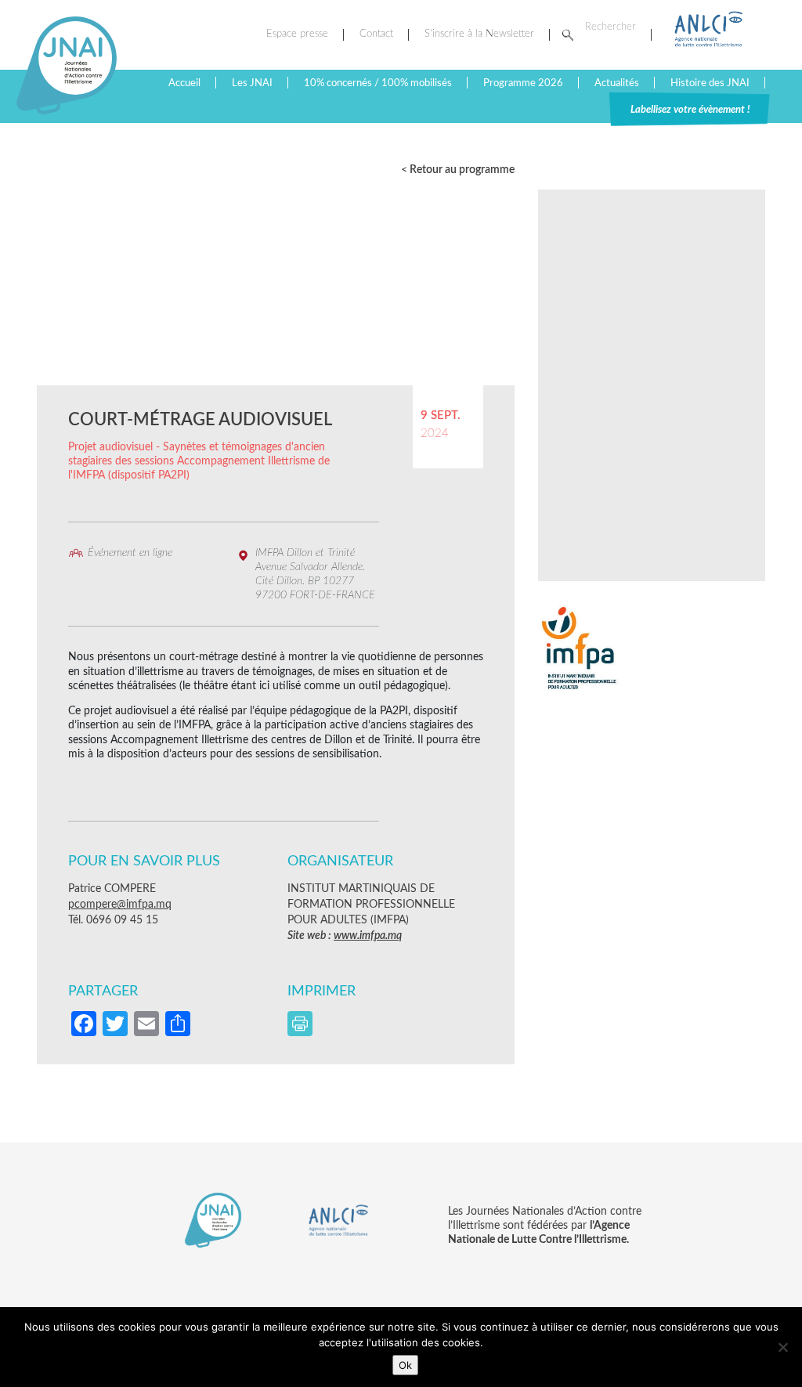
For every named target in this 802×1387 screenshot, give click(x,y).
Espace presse (297, 34)
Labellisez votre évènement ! (690, 109)
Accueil (184, 83)
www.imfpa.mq (368, 935)
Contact (376, 34)
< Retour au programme (458, 169)
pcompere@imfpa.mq (120, 904)
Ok (405, 1365)
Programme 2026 (523, 83)
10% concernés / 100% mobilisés (378, 83)
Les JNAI (252, 83)
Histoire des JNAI (710, 83)
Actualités (616, 83)
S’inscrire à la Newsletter (479, 34)
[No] (782, 1347)
